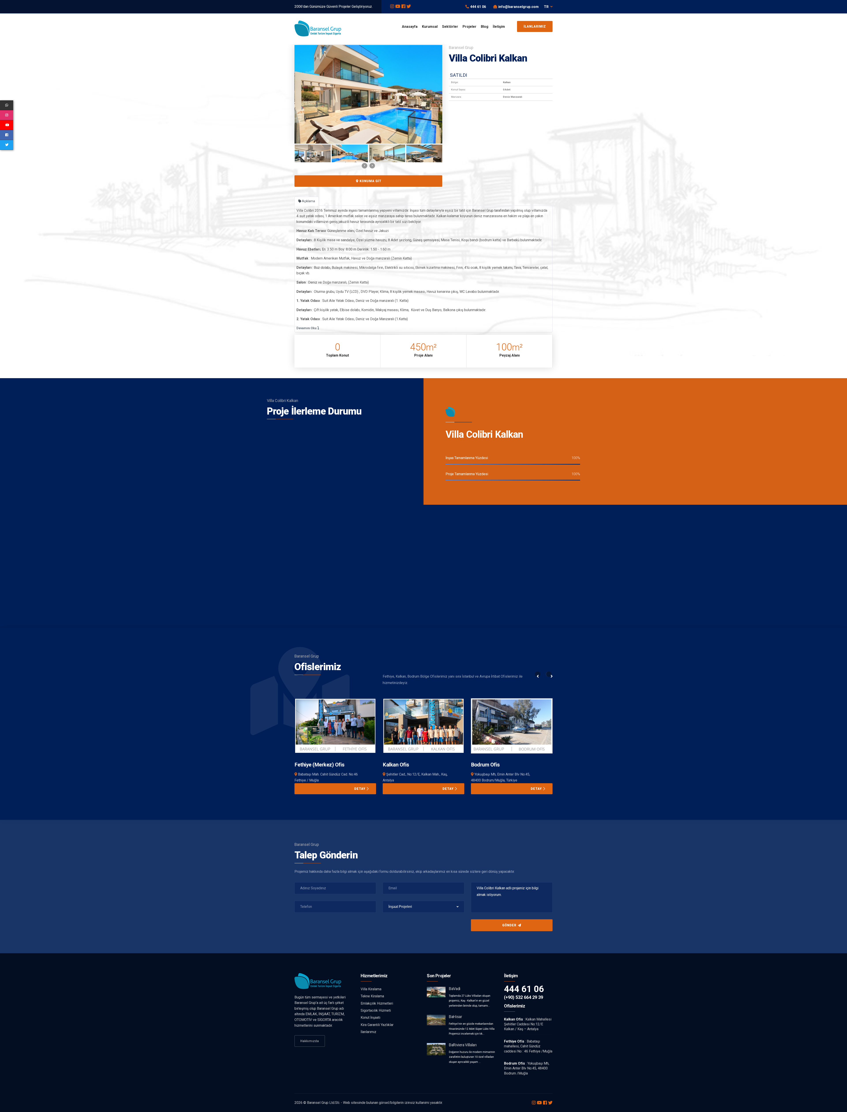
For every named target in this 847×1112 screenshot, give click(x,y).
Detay (360, 789)
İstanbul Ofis (485, 765)
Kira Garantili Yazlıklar (377, 1025)
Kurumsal (430, 26)
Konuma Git (370, 181)
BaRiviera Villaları (462, 1045)
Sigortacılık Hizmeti (376, 1010)
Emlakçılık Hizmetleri (377, 1003)
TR (546, 7)
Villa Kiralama (371, 989)
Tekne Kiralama (372, 996)
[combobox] (423, 907)
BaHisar (455, 1016)
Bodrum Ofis (397, 765)
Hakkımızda (309, 1041)
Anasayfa (410, 26)
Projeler (469, 26)
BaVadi (454, 988)
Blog (484, 26)
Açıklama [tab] (308, 201)
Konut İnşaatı (370, 1017)
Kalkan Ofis (307, 765)
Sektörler (450, 26)
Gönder (509, 925)
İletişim (499, 26)
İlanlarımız (535, 26)
